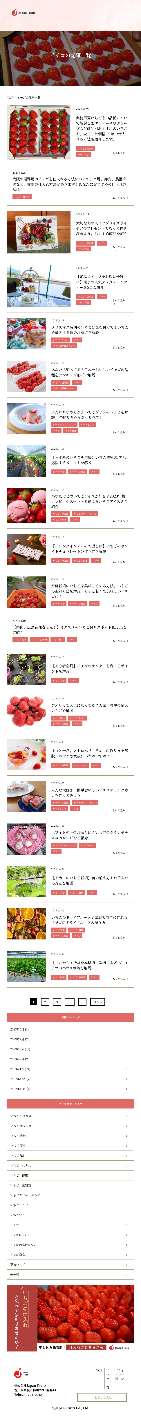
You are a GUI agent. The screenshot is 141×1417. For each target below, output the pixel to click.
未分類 (14, 1274)
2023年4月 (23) (20, 1039)
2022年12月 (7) (20, 1079)
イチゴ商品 (17, 1255)
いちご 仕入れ (20, 1165)
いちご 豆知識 (20, 1185)
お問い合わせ (103, 1397)
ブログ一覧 (107, 1378)
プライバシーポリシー (119, 1376)
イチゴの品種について (24, 1245)
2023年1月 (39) (20, 1069)
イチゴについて (20, 1235)
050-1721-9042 (28, 1394)
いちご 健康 (19, 1175)
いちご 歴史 (18, 1146)
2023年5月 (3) (19, 1029)
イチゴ (14, 1225)
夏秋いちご (17, 1264)
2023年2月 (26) (20, 1059)
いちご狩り (17, 1215)
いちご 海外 (18, 1155)
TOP (99, 1370)
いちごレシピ (19, 1205)
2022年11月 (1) (20, 1089)
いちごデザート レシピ (25, 1195)
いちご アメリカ (20, 1116)
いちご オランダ (20, 1126)
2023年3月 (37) (20, 1049)
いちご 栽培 (18, 1136)
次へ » (97, 1002)
